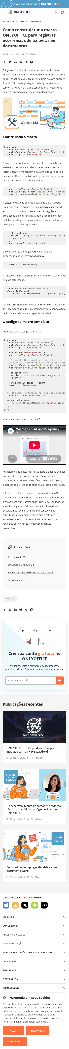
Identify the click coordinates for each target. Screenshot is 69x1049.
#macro (9, 599)
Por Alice (35, 876)
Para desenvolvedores (26, 21)
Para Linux (15, 905)
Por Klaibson (32, 54)
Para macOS (24, 905)
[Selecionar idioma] (63, 12)
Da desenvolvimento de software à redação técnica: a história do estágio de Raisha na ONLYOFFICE (34, 809)
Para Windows (6, 905)
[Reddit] (21, 62)
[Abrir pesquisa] (55, 12)
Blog (6, 21)
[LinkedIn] (15, 62)
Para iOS (44, 905)
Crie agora (60, 680)
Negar (13, 1030)
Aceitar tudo (15, 1041)
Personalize (37, 1030)
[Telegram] (26, 62)
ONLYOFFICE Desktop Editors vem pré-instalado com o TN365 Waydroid (31, 749)
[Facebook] (5, 62)
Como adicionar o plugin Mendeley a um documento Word (32, 869)
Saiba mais (42, 1021)
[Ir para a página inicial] (19, 12)
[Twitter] (10, 62)
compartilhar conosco (37, 510)
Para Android (34, 905)
